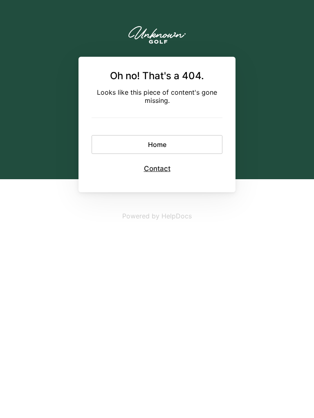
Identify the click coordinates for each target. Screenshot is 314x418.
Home (157, 144)
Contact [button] (157, 169)
